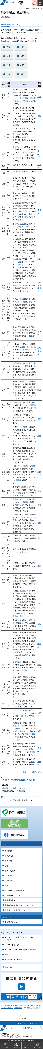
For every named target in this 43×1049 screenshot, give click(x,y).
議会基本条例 (10, 900)
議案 (30, 214)
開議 (14, 285)
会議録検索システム (13, 895)
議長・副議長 (10, 871)
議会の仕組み (10, 881)
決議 (39, 116)
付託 (14, 466)
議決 (34, 158)
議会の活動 (9, 856)
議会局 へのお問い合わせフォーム (16, 788)
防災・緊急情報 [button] (34, 4)
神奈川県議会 (18, 1008)
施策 (39, 538)
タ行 (22, 56)
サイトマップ (24, 1023)
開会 (18, 158)
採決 (39, 259)
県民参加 (8, 861)
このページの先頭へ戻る (32, 772)
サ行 (8, 56)
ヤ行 (8, 74)
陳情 (20, 265)
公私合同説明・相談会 (13, 959)
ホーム (3, 1006)
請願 (20, 262)
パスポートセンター (13, 945)
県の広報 (8, 967)
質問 (39, 419)
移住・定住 (9, 954)
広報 (6, 866)
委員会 (22, 196)
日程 (27, 655)
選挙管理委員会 (11, 922)
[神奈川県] (6, 1028)
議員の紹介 (9, 876)
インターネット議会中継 (14, 890)
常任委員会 (24, 98)
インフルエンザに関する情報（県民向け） (21, 950)
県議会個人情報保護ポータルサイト (19, 905)
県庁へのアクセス (32, 1028)
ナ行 (8, 65)
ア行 (8, 47)
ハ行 (22, 65)
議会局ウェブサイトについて (16, 910)
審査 (20, 217)
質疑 (39, 436)
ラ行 (22, 74)
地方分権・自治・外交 (30, 1006)
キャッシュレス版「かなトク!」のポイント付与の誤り (22, 938)
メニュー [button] (40, 4)
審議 (14, 92)
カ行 (22, 47)
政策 (39, 566)
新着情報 (8, 851)
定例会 (15, 759)
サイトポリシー (36, 1023)
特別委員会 (27, 101)
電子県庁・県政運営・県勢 (14, 1006)
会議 (39, 97)
